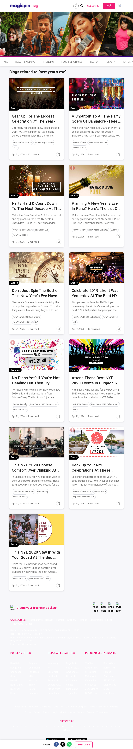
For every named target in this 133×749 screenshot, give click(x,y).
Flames (107, 672)
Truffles (89, 663)
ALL (6, 62)
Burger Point (109, 667)
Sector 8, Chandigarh (57, 676)
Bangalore (15, 667)
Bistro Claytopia (111, 663)
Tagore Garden (74, 693)
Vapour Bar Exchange (94, 680)
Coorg (32, 689)
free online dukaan (45, 607)
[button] (12, 80)
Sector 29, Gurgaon (75, 667)
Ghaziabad (15, 672)
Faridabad (34, 672)
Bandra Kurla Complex (57, 684)
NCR (31, 676)
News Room (20, 706)
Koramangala (55, 663)
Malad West (54, 689)
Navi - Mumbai (17, 684)
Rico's (106, 689)
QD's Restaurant (93, 693)
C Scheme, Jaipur (75, 680)
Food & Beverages (71, 62)
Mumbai (33, 680)
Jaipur (13, 676)
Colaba (69, 684)
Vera (80, 712)
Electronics (96, 619)
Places (28, 712)
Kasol (13, 693)
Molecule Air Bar (93, 676)
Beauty (111, 62)
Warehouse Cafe (112, 676)
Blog (56, 706)
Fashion (94, 62)
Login (109, 5)
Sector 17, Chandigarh (75, 676)
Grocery (71, 619)
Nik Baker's (90, 672)
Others (66, 730)
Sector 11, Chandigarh (57, 680)
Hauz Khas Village (57, 693)
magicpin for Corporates (63, 712)
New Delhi (15, 663)
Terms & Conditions (98, 706)
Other (29, 623)
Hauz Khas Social (112, 693)
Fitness (83, 619)
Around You (45, 706)
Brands (46, 712)
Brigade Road (73, 663)
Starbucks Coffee (94, 684)
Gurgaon (33, 663)
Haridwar (33, 693)
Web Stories (102, 712)
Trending (48, 62)
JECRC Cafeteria (112, 680)
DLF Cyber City (55, 672)
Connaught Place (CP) (75, 689)
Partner (37, 712)
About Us (33, 706)
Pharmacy (17, 623)
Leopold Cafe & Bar (112, 684)
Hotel (108, 619)
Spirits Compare (78, 706)
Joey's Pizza (91, 689)
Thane (32, 684)
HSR (50, 667)
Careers (90, 712)
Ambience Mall (73, 672)
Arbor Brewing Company (94, 667)
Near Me (65, 706)
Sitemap (114, 706)
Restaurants (36, 619)
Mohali (13, 680)
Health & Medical (25, 62)
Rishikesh (15, 689)
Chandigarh (35, 667)
